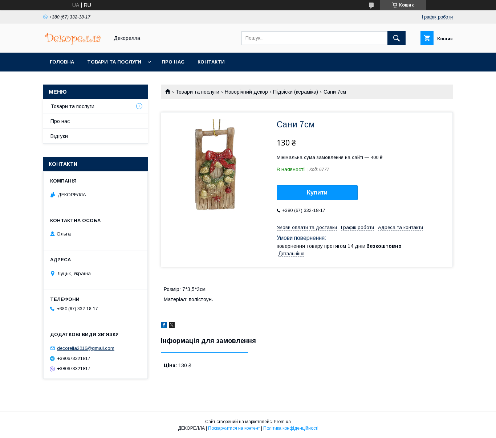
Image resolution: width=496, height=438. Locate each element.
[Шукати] (396, 38)
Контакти (211, 62)
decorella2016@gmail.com (85, 348)
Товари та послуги (114, 62)
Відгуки (59, 136)
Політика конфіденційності (290, 428)
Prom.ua (282, 421)
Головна (62, 62)
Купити (317, 192)
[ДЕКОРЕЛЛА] (74, 43)
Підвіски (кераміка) (295, 92)
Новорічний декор (246, 92)
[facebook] (164, 326)
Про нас (173, 62)
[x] (172, 326)
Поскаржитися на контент (234, 428)
